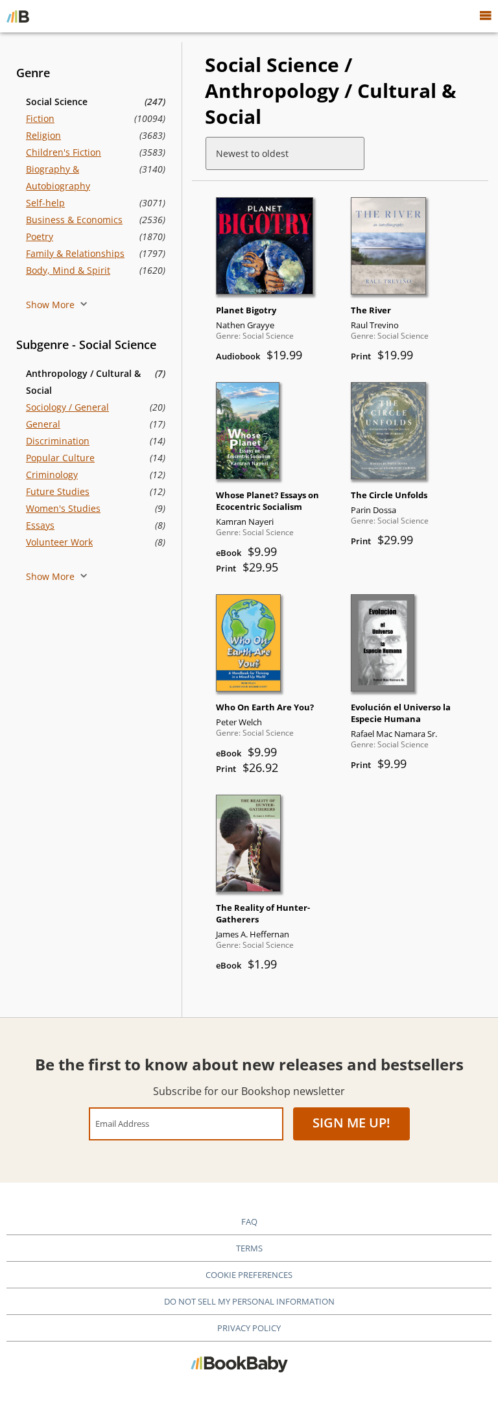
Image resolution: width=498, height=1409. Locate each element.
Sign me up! (351, 1122)
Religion (43, 135)
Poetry (39, 236)
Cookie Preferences (249, 1275)
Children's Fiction (63, 152)
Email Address (122, 1123)
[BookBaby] (17, 16)
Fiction (40, 118)
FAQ (249, 1221)
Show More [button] (51, 304)
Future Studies (57, 491)
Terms (249, 1248)
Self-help (45, 203)
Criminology (52, 474)
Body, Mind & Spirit (68, 270)
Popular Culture (60, 458)
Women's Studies (63, 508)
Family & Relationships (75, 253)
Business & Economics (74, 219)
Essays (40, 525)
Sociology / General (67, 407)
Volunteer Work (59, 542)
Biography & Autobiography (58, 177)
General (43, 424)
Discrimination (57, 441)
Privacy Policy (249, 1328)
